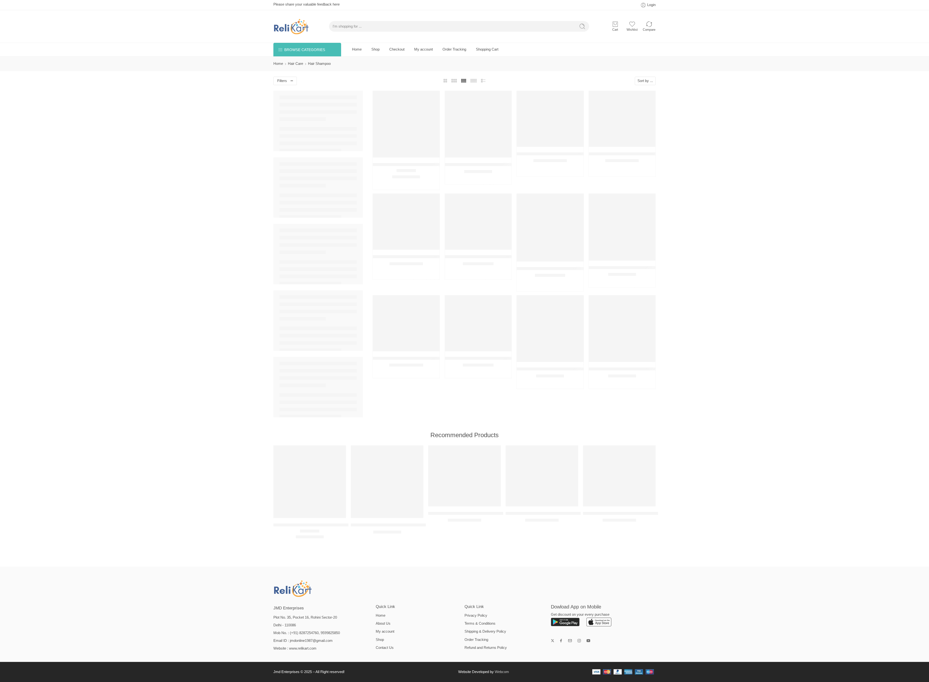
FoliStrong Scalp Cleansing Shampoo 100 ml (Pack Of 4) (568, 268)
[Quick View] (406, 152)
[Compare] (416, 152)
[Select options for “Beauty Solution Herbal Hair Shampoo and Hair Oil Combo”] (468, 244)
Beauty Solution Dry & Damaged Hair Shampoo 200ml (637, 153)
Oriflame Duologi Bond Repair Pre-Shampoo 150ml (635, 267)
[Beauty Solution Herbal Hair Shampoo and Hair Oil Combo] (478, 222)
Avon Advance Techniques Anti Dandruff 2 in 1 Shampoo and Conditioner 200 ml (423, 525)
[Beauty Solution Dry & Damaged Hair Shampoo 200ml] (622, 119)
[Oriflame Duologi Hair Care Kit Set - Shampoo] (406, 323)
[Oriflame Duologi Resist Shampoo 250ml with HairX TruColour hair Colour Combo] (478, 323)
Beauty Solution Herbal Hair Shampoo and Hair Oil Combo (497, 256)
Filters (282, 81)
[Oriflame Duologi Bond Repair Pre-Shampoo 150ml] (622, 227)
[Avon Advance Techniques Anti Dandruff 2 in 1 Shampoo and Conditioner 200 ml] (478, 124)
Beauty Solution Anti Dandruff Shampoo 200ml (558, 153)
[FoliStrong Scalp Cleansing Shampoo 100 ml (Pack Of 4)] (550, 228)
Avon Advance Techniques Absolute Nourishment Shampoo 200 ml (433, 164)
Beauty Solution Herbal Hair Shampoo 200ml (413, 256)
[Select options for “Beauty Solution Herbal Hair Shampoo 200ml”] (396, 244)
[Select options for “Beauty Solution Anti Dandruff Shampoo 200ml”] (540, 142)
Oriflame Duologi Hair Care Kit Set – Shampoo (415, 358)
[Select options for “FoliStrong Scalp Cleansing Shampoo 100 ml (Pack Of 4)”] (540, 256)
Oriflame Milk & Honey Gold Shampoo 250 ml (629, 369)
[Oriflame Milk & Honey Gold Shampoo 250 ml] (622, 328)
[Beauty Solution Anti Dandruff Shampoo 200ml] (550, 119)
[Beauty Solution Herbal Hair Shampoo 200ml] (406, 222)
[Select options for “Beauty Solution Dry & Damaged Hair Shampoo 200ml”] (612, 142)
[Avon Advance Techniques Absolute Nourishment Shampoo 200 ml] (406, 124)
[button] (396, 152)
